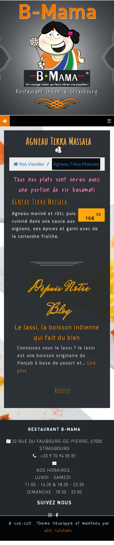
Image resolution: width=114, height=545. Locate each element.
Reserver (62, 390)
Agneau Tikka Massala (58, 140)
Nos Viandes (31, 164)
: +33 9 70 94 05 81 (56, 455)
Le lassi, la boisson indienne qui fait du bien (57, 332)
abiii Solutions (57, 530)
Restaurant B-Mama (54, 429)
